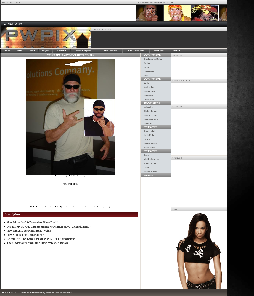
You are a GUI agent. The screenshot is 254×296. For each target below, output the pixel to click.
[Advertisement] (68, 13)
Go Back (33, 207)
